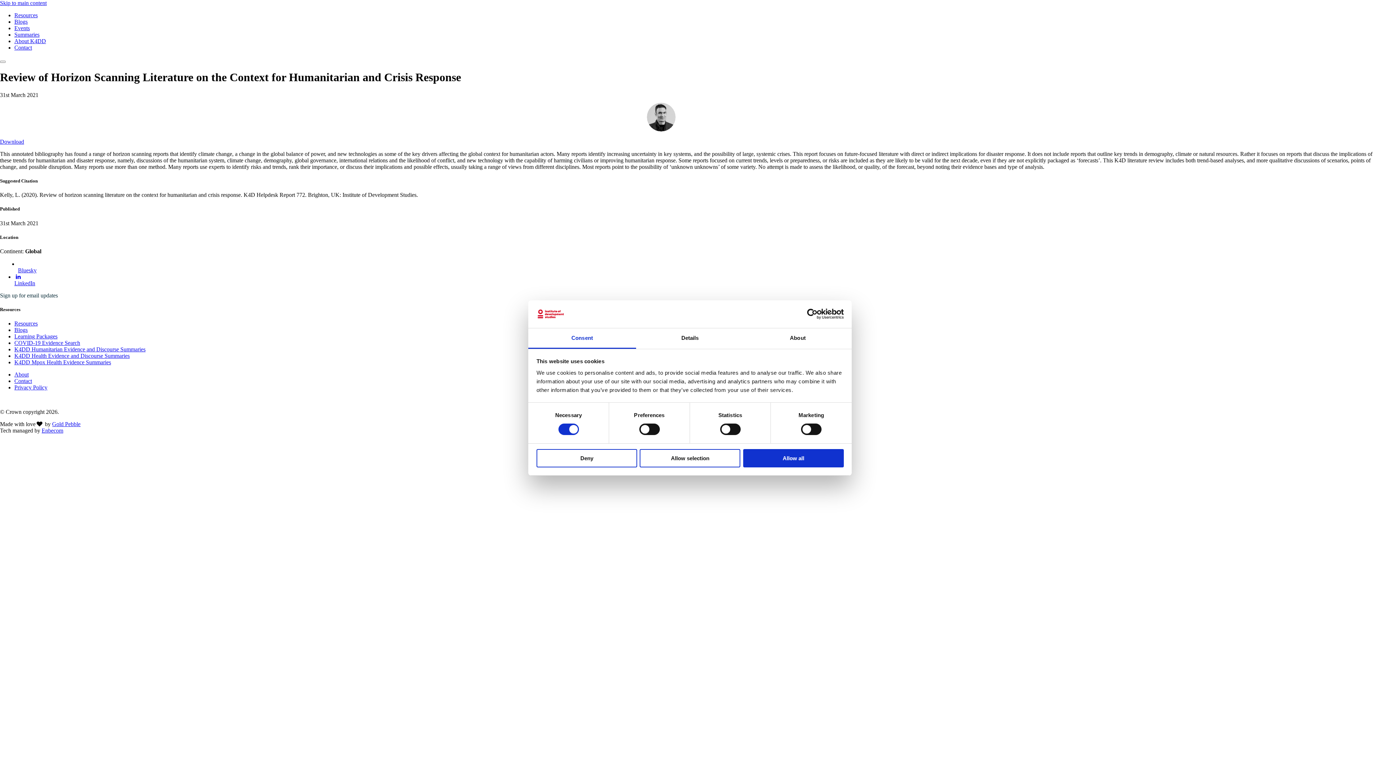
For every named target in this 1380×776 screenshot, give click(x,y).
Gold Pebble (66, 424)
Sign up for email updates (29, 295)
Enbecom (52, 431)
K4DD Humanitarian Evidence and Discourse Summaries (80, 349)
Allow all (793, 458)
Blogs (21, 22)
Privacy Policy (30, 387)
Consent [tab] (582, 338)
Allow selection (690, 458)
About (21, 374)
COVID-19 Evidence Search (47, 343)
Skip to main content (23, 3)
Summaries (27, 35)
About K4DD (30, 41)
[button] (3, 62)
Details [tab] (690, 338)
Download (12, 142)
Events (22, 28)
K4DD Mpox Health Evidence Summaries (62, 362)
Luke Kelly (694, 117)
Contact (23, 48)
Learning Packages (36, 336)
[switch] (649, 429)
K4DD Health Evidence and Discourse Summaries (72, 356)
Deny (586, 458)
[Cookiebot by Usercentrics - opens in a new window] (812, 314)
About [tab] (798, 338)
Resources (26, 15)
